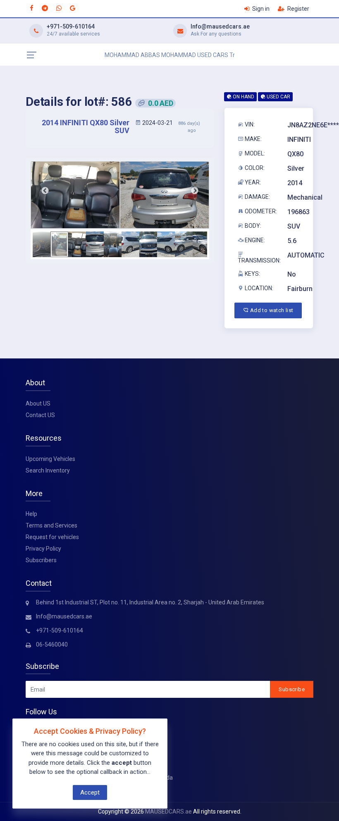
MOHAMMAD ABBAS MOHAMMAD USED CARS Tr (170, 55)
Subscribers (41, 560)
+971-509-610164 (71, 26)
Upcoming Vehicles (50, 459)
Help (31, 514)
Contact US (40, 415)
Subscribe (292, 689)
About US (38, 403)
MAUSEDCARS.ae (168, 811)
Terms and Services (51, 525)
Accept (90, 792)
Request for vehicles (52, 537)
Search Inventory (48, 470)
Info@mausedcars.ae (220, 26)
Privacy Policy (43, 548)
